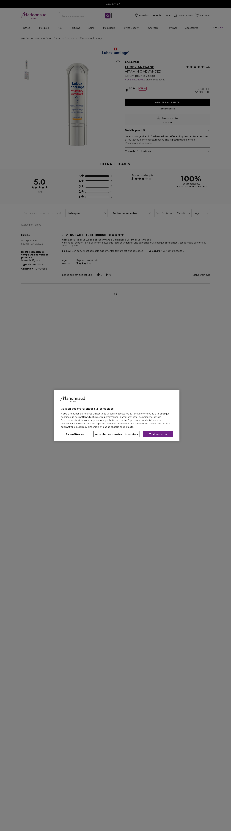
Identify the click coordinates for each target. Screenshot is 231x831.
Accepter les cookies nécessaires (116, 434)
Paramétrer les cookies (75, 434)
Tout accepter (158, 434)
